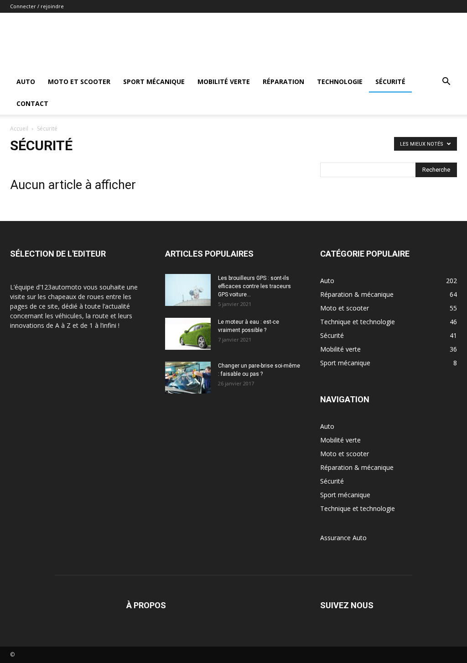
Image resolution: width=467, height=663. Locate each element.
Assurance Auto (343, 537)
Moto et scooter (79, 81)
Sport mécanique (154, 81)
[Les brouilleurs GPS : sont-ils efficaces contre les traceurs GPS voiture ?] (188, 290)
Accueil (19, 128)
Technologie (340, 81)
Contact (32, 103)
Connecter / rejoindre (37, 6)
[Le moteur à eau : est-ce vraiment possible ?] (188, 334)
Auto (25, 81)
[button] (446, 82)
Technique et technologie (357, 508)
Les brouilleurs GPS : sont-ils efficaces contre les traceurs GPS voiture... (254, 286)
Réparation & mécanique (357, 467)
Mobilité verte (223, 81)
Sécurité (390, 81)
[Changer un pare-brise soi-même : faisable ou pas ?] (188, 378)
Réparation (283, 81)
